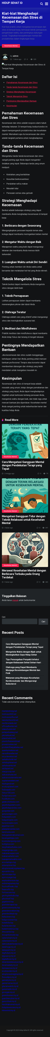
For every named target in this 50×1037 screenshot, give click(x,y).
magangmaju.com (9, 850)
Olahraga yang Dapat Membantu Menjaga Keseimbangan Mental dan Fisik (23, 670)
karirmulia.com (8, 832)
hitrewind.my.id (8, 1010)
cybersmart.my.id (9, 938)
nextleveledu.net (9, 723)
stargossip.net (8, 771)
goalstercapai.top (9, 904)
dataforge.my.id (9, 947)
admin (15, 56)
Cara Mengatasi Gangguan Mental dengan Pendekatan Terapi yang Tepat (23, 465)
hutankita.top (7, 922)
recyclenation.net (9, 756)
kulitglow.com (8, 844)
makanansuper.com (10, 853)
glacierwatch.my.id (10, 986)
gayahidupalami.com (11, 805)
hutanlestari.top (9, 926)
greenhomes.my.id (10, 995)
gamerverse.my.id (10, 983)
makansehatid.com (10, 856)
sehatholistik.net (9, 759)
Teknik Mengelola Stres (17, 96)
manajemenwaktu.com (12, 859)
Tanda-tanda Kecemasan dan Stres (21, 87)
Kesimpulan (11, 106)
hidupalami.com (9, 817)
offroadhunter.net (9, 726)
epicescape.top (9, 874)
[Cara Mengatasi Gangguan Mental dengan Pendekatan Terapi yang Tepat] (25, 441)
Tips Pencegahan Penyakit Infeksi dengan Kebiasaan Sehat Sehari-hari (23, 661)
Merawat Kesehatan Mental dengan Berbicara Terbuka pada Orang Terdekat (24, 574)
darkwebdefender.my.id (12, 944)
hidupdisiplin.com (10, 820)
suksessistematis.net (11, 777)
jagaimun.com (8, 826)
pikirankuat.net (8, 735)
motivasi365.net (9, 714)
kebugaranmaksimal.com (13, 835)
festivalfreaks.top (10, 886)
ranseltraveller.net (10, 753)
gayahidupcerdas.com (11, 808)
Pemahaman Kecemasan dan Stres (22, 82)
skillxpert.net (7, 768)
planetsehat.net (9, 738)
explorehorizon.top (10, 880)
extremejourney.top (10, 883)
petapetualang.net (10, 732)
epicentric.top (8, 871)
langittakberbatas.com (12, 847)
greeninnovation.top (10, 910)
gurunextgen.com (9, 814)
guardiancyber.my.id (10, 998)
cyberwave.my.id (9, 941)
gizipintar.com (8, 811)
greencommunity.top (11, 907)
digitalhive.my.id (9, 959)
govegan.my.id (8, 992)
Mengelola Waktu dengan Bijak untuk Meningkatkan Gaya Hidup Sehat (23, 653)
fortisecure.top (8, 892)
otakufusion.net (9, 729)
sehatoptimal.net (9, 762)
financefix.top (8, 889)
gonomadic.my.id (9, 989)
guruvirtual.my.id (9, 1001)
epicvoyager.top (9, 877)
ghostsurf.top (8, 898)
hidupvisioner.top (9, 920)
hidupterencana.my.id (11, 1007)
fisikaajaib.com (8, 789)
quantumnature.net (10, 750)
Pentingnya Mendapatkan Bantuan (21, 101)
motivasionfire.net (10, 717)
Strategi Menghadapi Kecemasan (21, 92)
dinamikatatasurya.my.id (12, 962)
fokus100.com (8, 793)
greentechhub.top (9, 913)
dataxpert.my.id (8, 950)
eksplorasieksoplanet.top (13, 868)
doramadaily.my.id (10, 965)
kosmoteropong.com (11, 841)
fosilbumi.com (8, 799)
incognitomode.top (10, 935)
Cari (3, 617)
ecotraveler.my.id (9, 971)
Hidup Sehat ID (12, 2)
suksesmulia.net (9, 774)
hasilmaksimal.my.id (11, 1004)
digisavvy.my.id (8, 956)
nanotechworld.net (10, 720)
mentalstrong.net (9, 711)
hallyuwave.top (8, 916)
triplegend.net (8, 783)
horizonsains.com (10, 823)
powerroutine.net (9, 744)
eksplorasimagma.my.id (12, 974)
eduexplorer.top (9, 865)
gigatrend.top (8, 901)
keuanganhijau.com (10, 838)
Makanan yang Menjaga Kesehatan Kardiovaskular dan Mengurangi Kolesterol (22, 681)
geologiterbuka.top (10, 895)
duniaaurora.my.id (9, 968)
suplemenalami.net (10, 780)
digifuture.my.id (9, 953)
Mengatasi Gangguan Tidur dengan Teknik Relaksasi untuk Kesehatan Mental (23, 520)
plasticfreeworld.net (11, 741)
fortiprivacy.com (9, 795)
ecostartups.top (9, 862)
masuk (15, 600)
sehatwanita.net (9, 765)
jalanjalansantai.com (10, 829)
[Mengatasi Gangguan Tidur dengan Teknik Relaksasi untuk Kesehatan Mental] (25, 495)
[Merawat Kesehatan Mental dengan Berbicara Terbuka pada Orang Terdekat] (25, 550)
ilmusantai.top (8, 932)
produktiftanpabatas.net (12, 747)
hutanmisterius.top (10, 929)
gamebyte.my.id (9, 980)
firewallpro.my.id (9, 977)
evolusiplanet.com (10, 786)
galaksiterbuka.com (10, 802)
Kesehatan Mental (10, 46)
